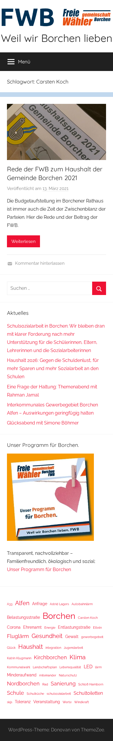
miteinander (47, 675)
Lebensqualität (70, 667)
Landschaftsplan (45, 667)
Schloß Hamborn (90, 684)
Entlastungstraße (74, 627)
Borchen (59, 616)
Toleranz (23, 701)
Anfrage (39, 603)
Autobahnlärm (82, 604)
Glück (11, 647)
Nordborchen (23, 683)
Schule (15, 693)
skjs (9, 702)
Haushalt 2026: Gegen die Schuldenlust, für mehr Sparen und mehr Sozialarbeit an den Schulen (53, 368)
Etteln (97, 627)
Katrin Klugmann (19, 658)
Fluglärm (18, 636)
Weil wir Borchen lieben (56, 38)
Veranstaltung (46, 701)
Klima (77, 657)
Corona (14, 627)
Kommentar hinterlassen (40, 263)
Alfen (22, 603)
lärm (98, 667)
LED (88, 666)
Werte (67, 702)
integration (53, 647)
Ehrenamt (32, 627)
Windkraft (81, 702)
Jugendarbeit (73, 647)
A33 (9, 604)
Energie (49, 627)
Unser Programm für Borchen (39, 569)
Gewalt (72, 636)
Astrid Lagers (59, 604)
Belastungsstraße (23, 617)
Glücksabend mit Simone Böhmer (43, 423)
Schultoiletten (88, 693)
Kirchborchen (50, 657)
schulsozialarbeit (59, 693)
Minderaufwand (22, 675)
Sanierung (63, 683)
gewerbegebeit (92, 637)
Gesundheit (47, 636)
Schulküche (35, 693)
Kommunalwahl (18, 667)
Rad (45, 684)
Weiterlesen (23, 241)
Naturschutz (68, 675)
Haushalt (30, 646)
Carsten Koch (88, 617)
